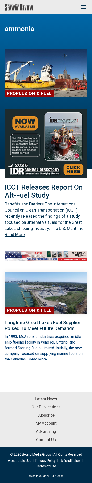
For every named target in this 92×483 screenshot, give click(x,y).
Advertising (46, 431)
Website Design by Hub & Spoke (46, 476)
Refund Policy (70, 461)
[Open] (83, 7)
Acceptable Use (19, 461)
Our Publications (46, 407)
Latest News (46, 399)
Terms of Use (46, 466)
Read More (15, 234)
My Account (46, 423)
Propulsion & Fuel (29, 93)
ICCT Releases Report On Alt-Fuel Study (44, 191)
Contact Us (46, 439)
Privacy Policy (45, 461)
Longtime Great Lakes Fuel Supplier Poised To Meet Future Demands (42, 325)
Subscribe (46, 415)
